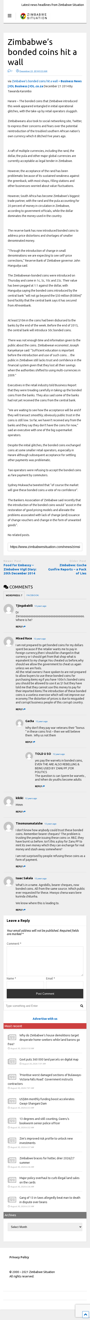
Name (11, 978)
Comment (14, 943)
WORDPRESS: (14, 595)
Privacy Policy (19, 1257)
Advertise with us (45, 1018)
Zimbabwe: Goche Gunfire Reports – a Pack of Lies (67, 569)
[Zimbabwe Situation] (33, 20)
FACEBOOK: (33, 595)
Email (50, 978)
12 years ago (40, 606)
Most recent (13, 1026)
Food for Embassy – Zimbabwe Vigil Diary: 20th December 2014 (20, 569)
